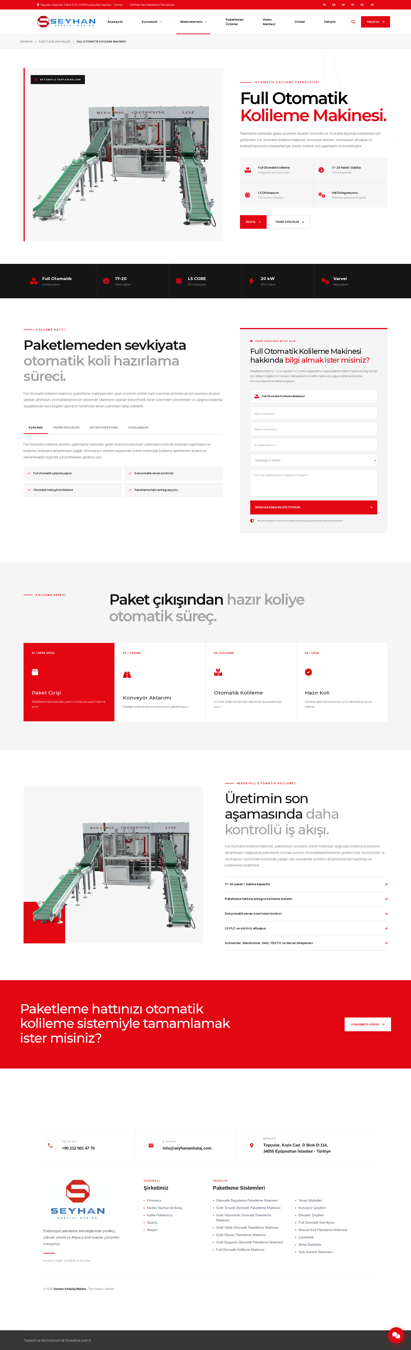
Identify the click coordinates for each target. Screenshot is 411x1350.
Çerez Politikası (357, 1289)
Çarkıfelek (306, 1237)
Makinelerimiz (191, 21)
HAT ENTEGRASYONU (103, 427)
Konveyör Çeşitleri (312, 1208)
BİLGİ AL (251, 221)
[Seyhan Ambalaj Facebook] (383, 1317)
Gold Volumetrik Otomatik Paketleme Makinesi (243, 1217)
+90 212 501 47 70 (359, 1282)
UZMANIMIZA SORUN (365, 1024)
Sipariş (152, 1222)
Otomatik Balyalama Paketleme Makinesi (247, 1200)
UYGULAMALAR (138, 427)
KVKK (309, 1289)
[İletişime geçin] (396, 1335)
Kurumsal (149, 21)
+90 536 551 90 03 (359, 1301)
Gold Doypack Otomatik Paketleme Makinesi (249, 1242)
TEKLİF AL (373, 22)
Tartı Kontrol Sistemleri (315, 1252)
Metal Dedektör (310, 1244)
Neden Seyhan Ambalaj (164, 1208)
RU (362, 4)
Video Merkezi (269, 21)
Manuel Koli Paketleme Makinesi (322, 1230)
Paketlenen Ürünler (235, 21)
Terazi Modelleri (310, 1200)
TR (324, 4)
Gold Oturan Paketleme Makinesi (241, 1235)
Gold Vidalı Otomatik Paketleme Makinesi (247, 1227)
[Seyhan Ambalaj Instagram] (357, 1317)
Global (299, 21)
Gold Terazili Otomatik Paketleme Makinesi (248, 1208)
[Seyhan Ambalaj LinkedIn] (344, 1317)
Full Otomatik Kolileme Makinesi (240, 1249)
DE (343, 4)
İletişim (330, 21)
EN (333, 4)
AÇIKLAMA (36, 427)
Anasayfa (115, 21)
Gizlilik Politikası (330, 1289)
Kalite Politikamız (159, 1215)
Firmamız (154, 1200)
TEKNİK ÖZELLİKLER (287, 221)
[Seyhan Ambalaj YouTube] (370, 1317)
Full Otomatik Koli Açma (316, 1222)
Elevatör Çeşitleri (311, 1215)
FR (352, 4)
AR (372, 4)
